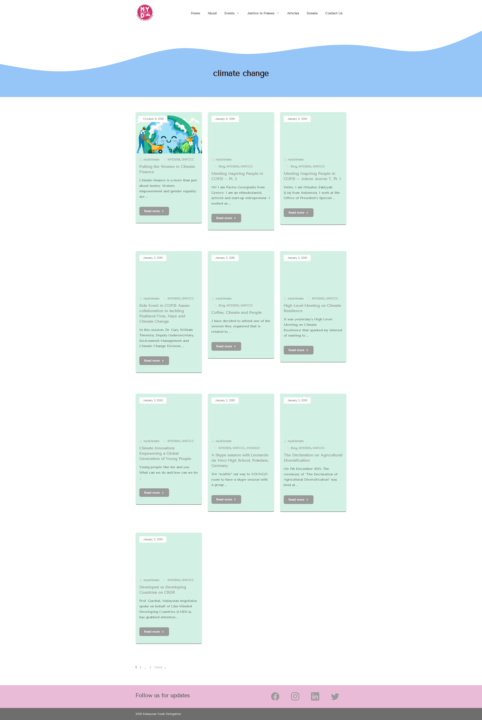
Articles (293, 13)
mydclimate (151, 159)
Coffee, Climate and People (236, 312)
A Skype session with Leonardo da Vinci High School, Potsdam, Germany (239, 460)
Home (195, 13)
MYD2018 (174, 159)
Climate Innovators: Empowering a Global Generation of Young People (165, 453)
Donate (312, 13)
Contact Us (334, 13)
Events (229, 13)
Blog (222, 166)
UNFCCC (188, 159)
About (212, 13)
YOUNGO (253, 448)
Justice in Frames (261, 13)
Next (160, 667)
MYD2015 (233, 166)
